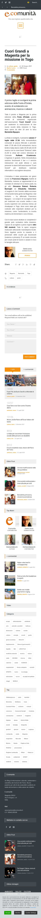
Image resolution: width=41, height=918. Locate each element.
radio (7, 658)
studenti (8, 761)
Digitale (8, 720)
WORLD (15, 681)
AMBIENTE (9, 892)
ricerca (23, 658)
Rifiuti (22, 752)
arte (7, 626)
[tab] (12, 370)
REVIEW (19, 580)
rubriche (8, 663)
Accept (7, 913)
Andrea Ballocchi (12, 547)
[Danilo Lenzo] (10, 252)
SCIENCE (19, 567)
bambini (26, 697)
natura (14, 410)
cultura (11, 66)
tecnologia (24, 672)
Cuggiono (28, 715)
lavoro (23, 729)
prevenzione (18, 748)
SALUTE (18, 892)
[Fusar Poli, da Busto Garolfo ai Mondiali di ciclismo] (20, 380)
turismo (16, 761)
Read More (33, 907)
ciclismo (20, 706)
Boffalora (18, 702)
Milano (26, 738)
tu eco (18, 676)
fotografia (24, 725)
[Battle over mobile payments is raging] (10, 594)
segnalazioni (10, 667)
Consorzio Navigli (20, 711)
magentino (9, 738)
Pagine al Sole (25, 743)
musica (22, 653)
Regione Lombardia (12, 752)
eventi (23, 635)
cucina (27, 472)
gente (15, 66)
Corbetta (31, 711)
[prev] (13, 469)
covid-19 (19, 715)
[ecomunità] (20, 14)
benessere (20, 499)
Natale (15, 743)
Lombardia (9, 734)
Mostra (8, 743)
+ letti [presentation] (13, 369)
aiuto (19, 697)
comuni (29, 706)
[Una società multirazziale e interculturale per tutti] (10, 485)
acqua (8, 621)
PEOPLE (8, 748)
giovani (16, 729)
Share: (7, 264)
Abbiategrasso (10, 697)
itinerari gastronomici (23, 644)
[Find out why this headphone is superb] (10, 580)
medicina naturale (11, 653)
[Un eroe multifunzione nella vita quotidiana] (10, 472)
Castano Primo (10, 706)
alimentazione (21, 472)
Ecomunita (12, 528)
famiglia (15, 725)
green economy (10, 640)
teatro (13, 424)
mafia (17, 734)
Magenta (12, 273)
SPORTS (25, 567)
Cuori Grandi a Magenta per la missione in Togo (19, 55)
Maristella (21, 273)
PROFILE (27, 255)
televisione (9, 676)
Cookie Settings (31, 913)
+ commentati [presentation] (28, 369)
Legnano (31, 729)
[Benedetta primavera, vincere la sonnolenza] (10, 499)
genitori (8, 729)
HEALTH (21, 640)
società (24, 486)
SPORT (25, 757)
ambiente (9, 410)
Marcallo (18, 738)
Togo (28, 273)
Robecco (30, 752)
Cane (25, 702)
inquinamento (10, 644)
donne (16, 720)
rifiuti (29, 658)
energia (16, 635)
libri (12, 438)
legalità (8, 649)
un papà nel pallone (28, 676)
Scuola (8, 757)
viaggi (8, 681)
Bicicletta (9, 702)
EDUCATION (24, 720)
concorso (9, 711)
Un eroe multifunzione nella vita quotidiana (23, 7)
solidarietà (16, 757)
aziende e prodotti (17, 626)
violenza (24, 761)
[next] (13, 502)
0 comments (11, 70)
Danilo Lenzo (11, 68)
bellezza (28, 626)
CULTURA (27, 892)
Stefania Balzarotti (29, 547)
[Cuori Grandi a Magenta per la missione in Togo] (20, 84)
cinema (18, 630)
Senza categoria (21, 667)
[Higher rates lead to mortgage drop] (10, 567)
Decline (17, 913)
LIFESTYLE (22, 649)
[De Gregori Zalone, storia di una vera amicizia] (10, 872)
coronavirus (9, 715)
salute (25, 499)
